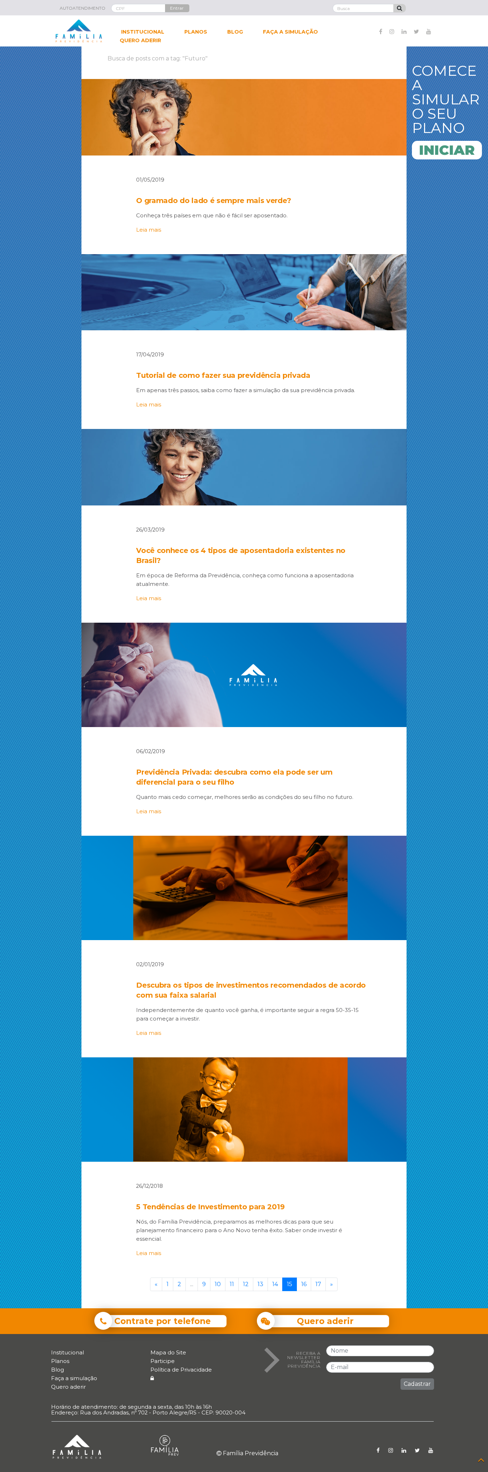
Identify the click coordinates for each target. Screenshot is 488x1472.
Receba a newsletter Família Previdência (303, 1359)
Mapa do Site (168, 1352)
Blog (57, 1369)
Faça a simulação (74, 1378)
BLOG (235, 32)
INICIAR (447, 150)
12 (246, 1284)
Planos (60, 1361)
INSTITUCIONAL (142, 32)
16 (304, 1284)
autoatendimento (82, 8)
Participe (162, 1361)
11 (232, 1284)
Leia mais (148, 230)
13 (260, 1284)
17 (318, 1284)
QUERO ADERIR (140, 40)
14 (275, 1284)
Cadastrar (417, 1383)
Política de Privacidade (181, 1369)
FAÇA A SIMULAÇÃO (290, 32)
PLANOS (195, 32)
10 (218, 1284)
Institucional (67, 1352)
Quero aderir (68, 1386)
